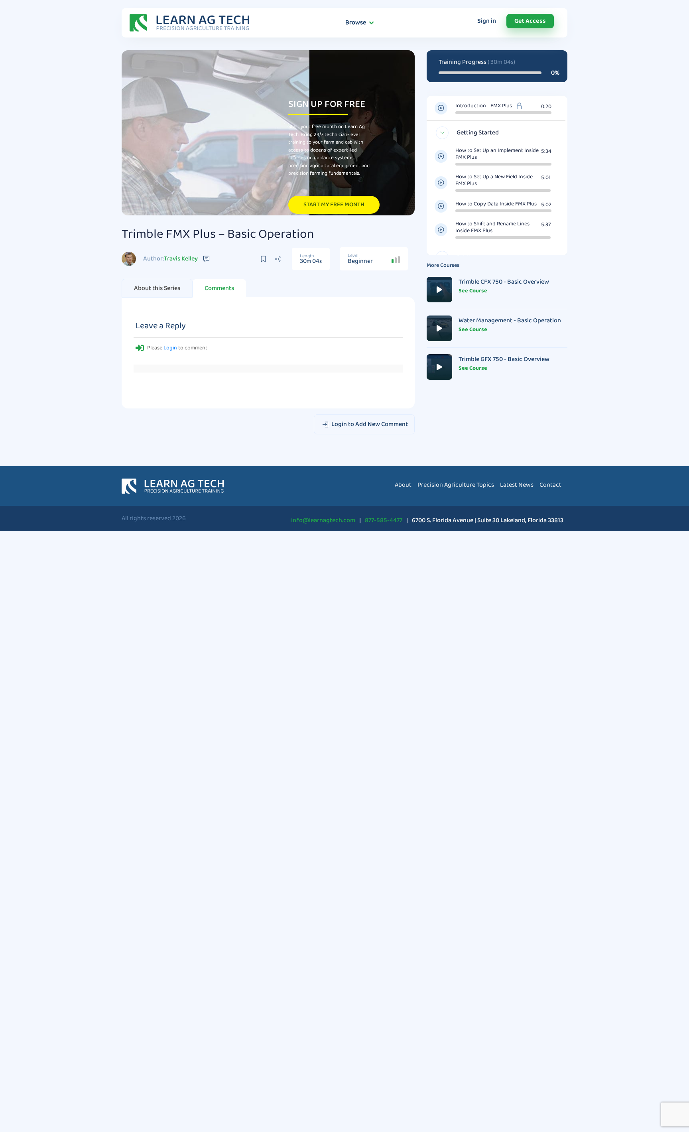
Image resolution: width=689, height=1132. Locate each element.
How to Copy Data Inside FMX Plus (496, 204)
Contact (550, 485)
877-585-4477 (383, 520)
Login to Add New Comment (369, 424)
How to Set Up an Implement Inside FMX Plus (497, 154)
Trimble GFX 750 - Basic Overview (504, 359)
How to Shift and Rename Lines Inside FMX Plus (492, 227)
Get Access (530, 21)
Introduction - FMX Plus (483, 106)
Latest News (516, 485)
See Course (473, 290)
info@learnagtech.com (323, 520)
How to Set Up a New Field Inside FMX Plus (494, 180)
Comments (219, 288)
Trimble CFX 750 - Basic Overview (504, 282)
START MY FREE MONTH (333, 204)
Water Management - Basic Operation (510, 320)
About (157, 288)
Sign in (486, 21)
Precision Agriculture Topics (455, 485)
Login (170, 347)
